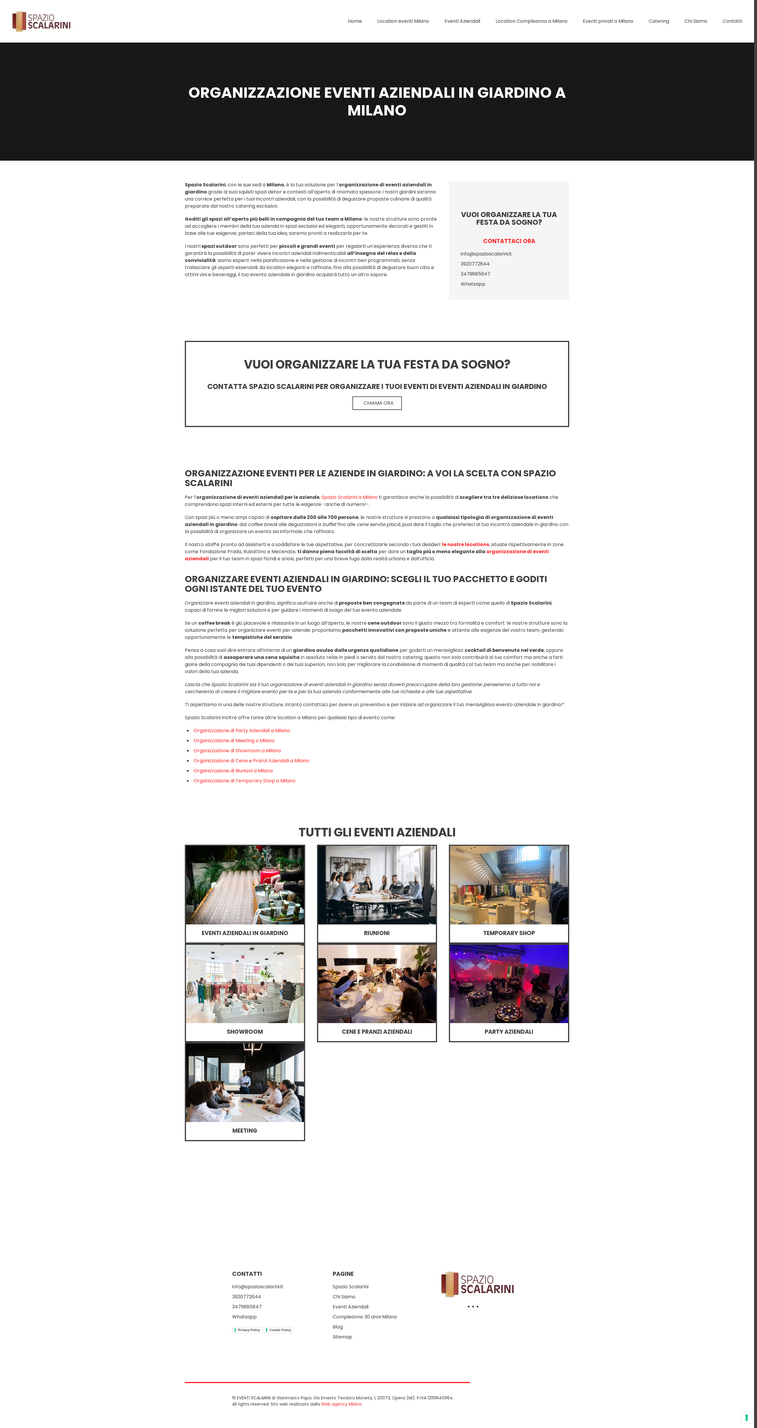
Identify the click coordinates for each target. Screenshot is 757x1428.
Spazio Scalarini (350, 1286)
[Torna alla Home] (42, 21)
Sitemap (342, 1336)
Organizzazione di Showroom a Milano (237, 750)
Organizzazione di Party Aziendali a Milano (242, 730)
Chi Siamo (696, 21)
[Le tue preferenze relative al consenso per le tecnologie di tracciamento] (746, 1417)
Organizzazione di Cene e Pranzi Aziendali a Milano (251, 760)
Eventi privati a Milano (608, 21)
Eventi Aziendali (462, 21)
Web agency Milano (341, 1404)
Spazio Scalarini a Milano (349, 497)
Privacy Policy (249, 1330)
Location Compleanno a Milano (531, 21)
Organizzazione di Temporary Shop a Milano (244, 780)
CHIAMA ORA (379, 403)
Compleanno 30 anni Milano (365, 1316)
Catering (659, 21)
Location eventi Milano (403, 21)
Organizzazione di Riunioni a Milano (233, 770)
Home (355, 21)
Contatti (732, 21)
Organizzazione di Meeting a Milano (234, 740)
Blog (338, 1326)
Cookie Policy (280, 1330)
